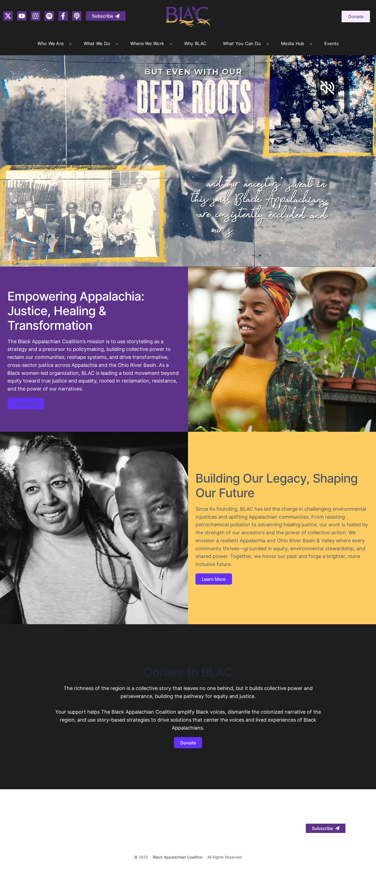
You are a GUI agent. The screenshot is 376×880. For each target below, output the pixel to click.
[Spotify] (49, 16)
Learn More (25, 403)
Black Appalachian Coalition (178, 857)
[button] (106, 16)
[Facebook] (63, 16)
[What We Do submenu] (117, 43)
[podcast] (76, 16)
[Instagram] (8, 16)
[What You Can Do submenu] (267, 43)
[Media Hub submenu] (311, 43)
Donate (356, 16)
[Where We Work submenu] (171, 43)
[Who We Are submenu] (70, 43)
